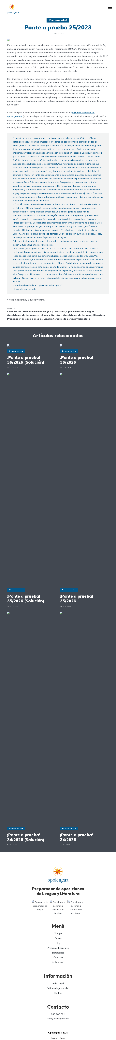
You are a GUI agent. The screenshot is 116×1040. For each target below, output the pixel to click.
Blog (58, 943)
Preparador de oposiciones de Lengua (29, 318)
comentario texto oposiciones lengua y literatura (36, 311)
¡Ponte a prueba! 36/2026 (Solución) (25, 360)
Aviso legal (58, 983)
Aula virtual (58, 962)
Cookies (58, 993)
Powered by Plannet (58, 1038)
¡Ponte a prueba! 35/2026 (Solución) (25, 598)
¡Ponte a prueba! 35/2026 (76, 598)
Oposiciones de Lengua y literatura (84, 315)
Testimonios (58, 952)
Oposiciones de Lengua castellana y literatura (34, 315)
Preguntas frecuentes (58, 947)
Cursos (58, 938)
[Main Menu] (110, 9)
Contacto (58, 957)
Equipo (58, 933)
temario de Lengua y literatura (71, 318)
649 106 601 (58, 1014)
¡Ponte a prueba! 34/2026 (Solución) (25, 837)
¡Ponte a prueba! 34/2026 (76, 837)
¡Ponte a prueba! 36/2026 (76, 360)
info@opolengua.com (58, 1018)
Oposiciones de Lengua (80, 311)
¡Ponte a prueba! (58, 20)
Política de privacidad (58, 988)
